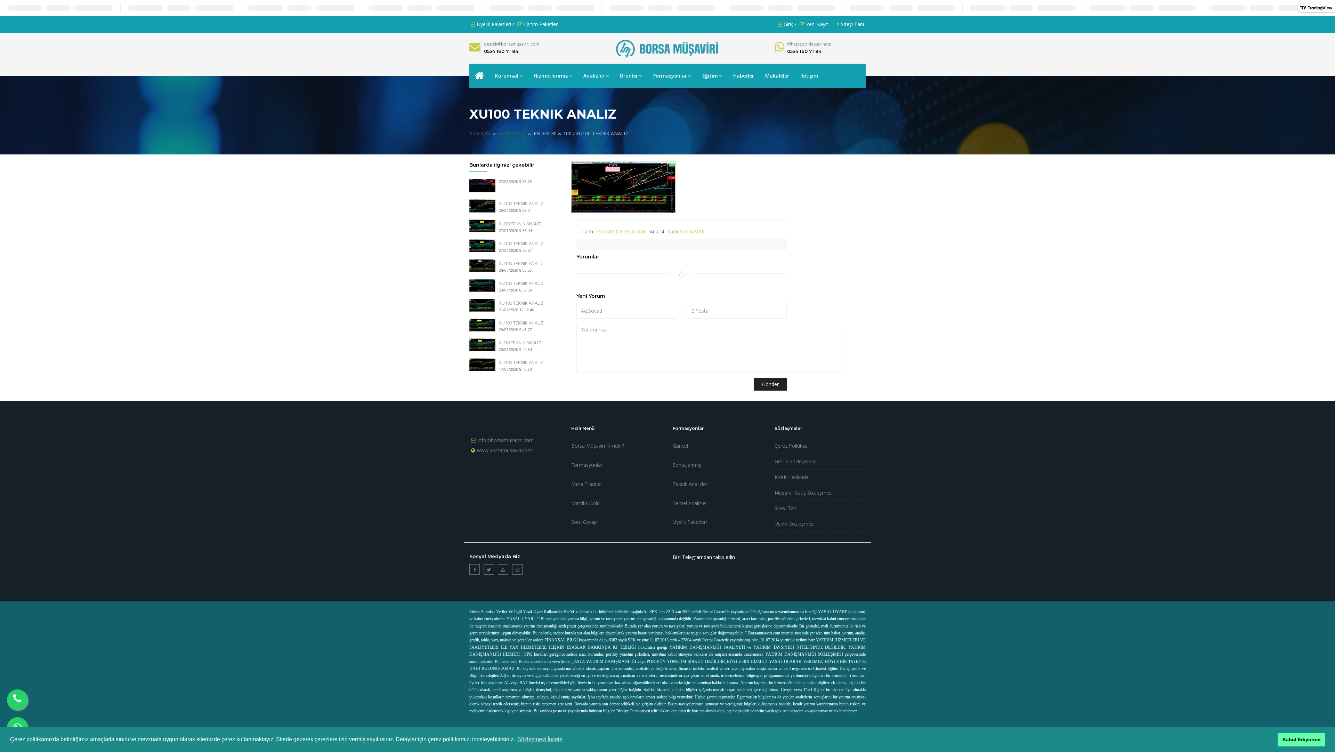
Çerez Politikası (792, 445)
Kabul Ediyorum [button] (1301, 739)
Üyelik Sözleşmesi (795, 523)
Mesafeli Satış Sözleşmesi (804, 492)
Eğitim (710, 75)
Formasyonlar (670, 75)
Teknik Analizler (690, 484)
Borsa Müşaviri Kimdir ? (597, 445)
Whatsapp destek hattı (809, 44)
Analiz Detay (511, 133)
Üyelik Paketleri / (495, 24)
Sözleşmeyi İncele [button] (540, 739)
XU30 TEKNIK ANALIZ (520, 224)
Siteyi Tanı (852, 24)
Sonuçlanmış (687, 465)
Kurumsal (506, 75)
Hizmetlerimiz (551, 75)
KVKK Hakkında (792, 477)
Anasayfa (479, 133)
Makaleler (777, 75)
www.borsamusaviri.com (504, 450)
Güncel (680, 445)
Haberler (743, 75)
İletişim (809, 75)
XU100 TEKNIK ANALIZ (521, 203)
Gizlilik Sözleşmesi (795, 461)
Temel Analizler (690, 503)
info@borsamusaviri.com (506, 440)
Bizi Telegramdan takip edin (704, 557)
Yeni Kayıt (817, 24)
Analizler (594, 75)
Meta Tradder (586, 484)
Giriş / (790, 24)
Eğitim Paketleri (541, 24)
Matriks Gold (585, 503)
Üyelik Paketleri (690, 522)
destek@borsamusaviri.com (511, 44)
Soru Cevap (584, 522)
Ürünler (629, 75)
